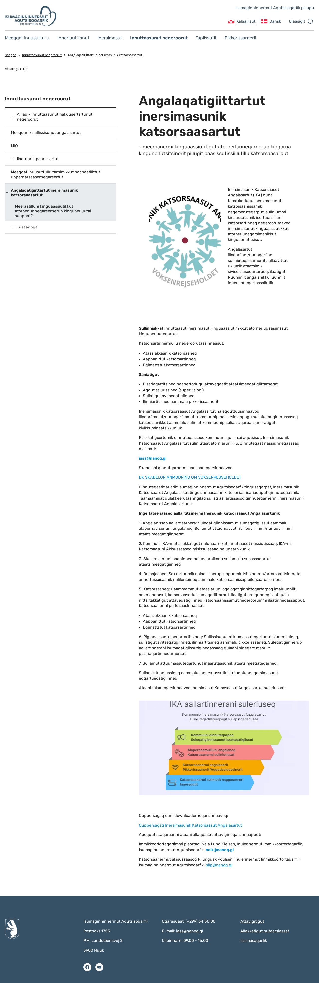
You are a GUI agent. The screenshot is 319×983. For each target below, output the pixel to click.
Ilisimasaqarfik (253, 940)
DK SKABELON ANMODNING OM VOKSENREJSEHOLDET (190, 477)
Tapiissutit (206, 38)
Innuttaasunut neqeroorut (159, 38)
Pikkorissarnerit (241, 38)
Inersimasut (109, 38)
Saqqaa (10, 55)
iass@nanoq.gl (189, 931)
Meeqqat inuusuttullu (27, 38)
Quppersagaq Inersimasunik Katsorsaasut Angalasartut (190, 825)
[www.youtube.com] (99, 967)
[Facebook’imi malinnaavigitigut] (87, 967)
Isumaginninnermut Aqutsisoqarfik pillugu (274, 7)
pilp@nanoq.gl (219, 865)
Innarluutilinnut (73, 38)
